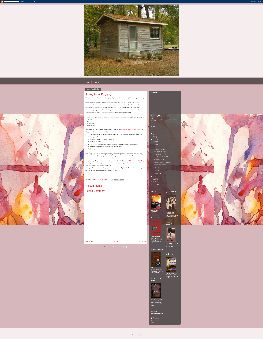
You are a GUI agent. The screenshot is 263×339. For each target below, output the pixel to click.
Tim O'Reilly (116, 129)
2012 (154, 184)
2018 (154, 137)
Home (87, 82)
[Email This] (115, 180)
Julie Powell (117, 161)
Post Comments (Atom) (120, 247)
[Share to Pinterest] (123, 180)
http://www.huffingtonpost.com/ (104, 168)
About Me (96, 82)
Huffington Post (89, 168)
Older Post (142, 241)
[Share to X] (119, 180)
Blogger (142, 335)
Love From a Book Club (161, 157)
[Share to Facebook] (121, 180)
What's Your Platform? (160, 165)
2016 (154, 142)
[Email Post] (111, 179)
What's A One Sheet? (160, 149)
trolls (99, 141)
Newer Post (89, 241)
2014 (154, 179)
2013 (154, 181)
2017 (154, 139)
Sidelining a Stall (159, 159)
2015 (154, 176)
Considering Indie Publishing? (163, 162)
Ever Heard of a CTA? (160, 154)
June (156, 147)
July (156, 144)
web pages (115, 110)
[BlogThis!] (117, 180)
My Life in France (129, 163)
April (156, 170)
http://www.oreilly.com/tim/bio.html (131, 129)
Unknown (156, 318)
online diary (91, 107)
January (157, 173)
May (156, 168)
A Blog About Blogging (160, 151)
